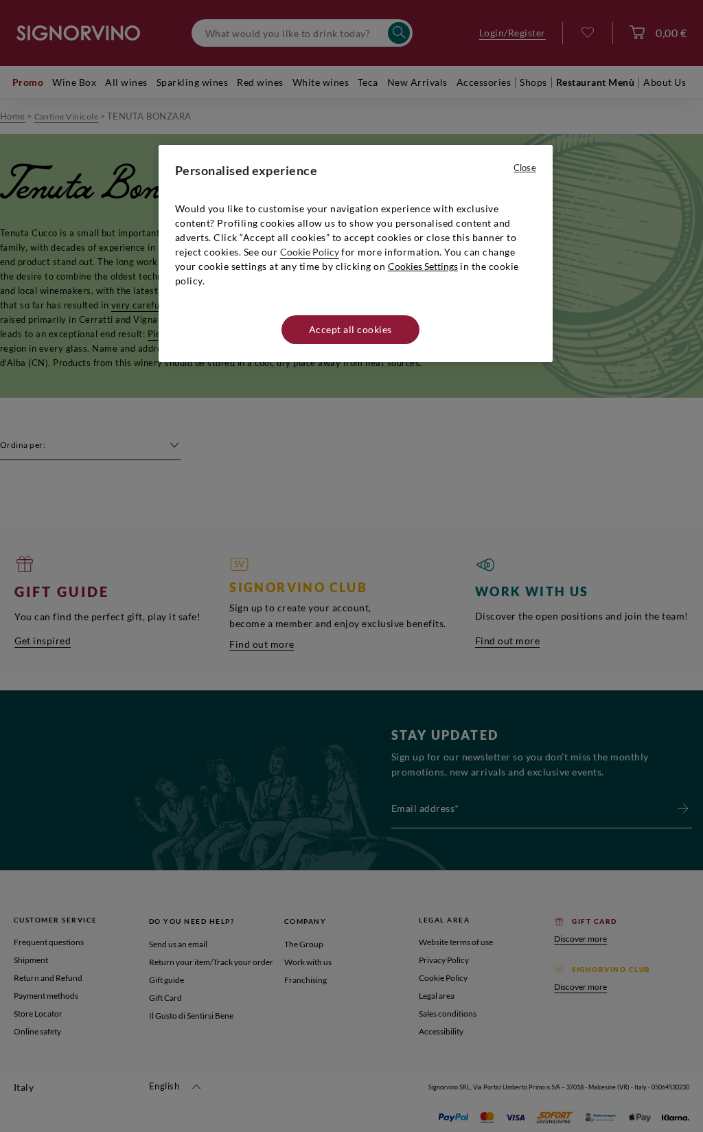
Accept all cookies (350, 329)
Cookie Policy (309, 252)
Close (525, 167)
